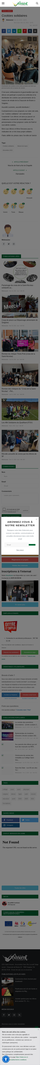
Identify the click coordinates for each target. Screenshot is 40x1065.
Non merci (20, 550)
